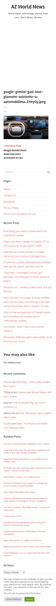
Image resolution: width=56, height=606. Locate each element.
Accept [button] (29, 599)
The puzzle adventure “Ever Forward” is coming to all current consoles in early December (25, 484)
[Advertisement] (28, 55)
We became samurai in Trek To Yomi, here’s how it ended (27, 546)
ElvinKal (8, 423)
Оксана (8, 382)
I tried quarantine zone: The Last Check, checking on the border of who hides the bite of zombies (27, 451)
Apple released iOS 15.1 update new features (22, 540)
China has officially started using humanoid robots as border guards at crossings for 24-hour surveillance (25, 499)
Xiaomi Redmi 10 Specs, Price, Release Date (22, 477)
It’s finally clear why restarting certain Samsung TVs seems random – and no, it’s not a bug (28, 469)
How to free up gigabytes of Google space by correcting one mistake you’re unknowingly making (27, 316)
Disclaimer (9, 201)
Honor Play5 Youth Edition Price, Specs (19, 492)
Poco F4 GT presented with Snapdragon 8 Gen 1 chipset (27, 444)
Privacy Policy (11, 208)
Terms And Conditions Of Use (20, 214)
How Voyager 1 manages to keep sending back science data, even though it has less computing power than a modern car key (27, 302)
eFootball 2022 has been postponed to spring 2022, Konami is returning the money (25, 523)
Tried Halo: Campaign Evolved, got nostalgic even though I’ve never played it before (26, 277)
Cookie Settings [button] (13, 599)
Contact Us (10, 195)
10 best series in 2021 (13, 516)
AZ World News (28, 7)
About (7, 189)
